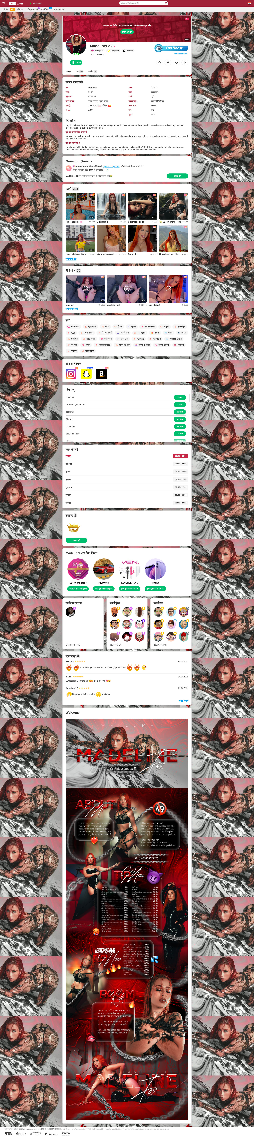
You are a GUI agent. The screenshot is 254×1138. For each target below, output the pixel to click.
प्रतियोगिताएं (44, 9)
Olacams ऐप (59, 9)
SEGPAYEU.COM (55, 1129)
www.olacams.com (30, 1129)
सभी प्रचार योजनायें (32, 9)
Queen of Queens (111, 166)
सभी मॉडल (5, 9)
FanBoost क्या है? (181, 54)
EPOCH (43, 1129)
